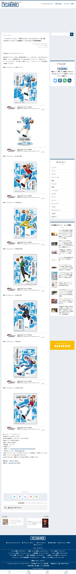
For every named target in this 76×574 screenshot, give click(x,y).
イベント (53, 200)
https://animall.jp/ (19, 450)
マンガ (32, 503)
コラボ (53, 207)
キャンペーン (55, 203)
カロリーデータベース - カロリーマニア (18, 563)
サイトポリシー (42, 542)
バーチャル (54, 190)
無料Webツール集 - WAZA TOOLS (60, 563)
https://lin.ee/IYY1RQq (14, 463)
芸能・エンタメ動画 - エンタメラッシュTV (53, 557)
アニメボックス (39, 568)
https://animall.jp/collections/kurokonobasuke (23, 448)
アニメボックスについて (47, 3)
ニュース (53, 167)
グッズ (36, 503)
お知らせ (53, 216)
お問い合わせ (58, 3)
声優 (52, 187)
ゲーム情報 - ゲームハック (58, 551)
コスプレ (53, 193)
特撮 (52, 180)
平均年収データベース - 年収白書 (40, 563)
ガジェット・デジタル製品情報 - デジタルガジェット (26, 557)
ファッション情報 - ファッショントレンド (20, 553)
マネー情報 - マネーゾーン (17, 555)
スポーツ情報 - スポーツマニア (60, 553)
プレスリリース (43, 503)
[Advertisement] (38, 19)
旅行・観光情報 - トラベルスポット (36, 555)
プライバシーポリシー (29, 542)
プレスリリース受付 (69, 3)
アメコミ (53, 184)
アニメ (27, 503)
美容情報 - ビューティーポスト (41, 553)
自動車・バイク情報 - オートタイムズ (57, 555)
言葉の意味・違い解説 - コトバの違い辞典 (38, 565)
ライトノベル (55, 177)
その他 (53, 213)
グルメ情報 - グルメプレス (18, 551)
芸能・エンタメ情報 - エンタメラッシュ (38, 551)
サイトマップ (38, 544)
